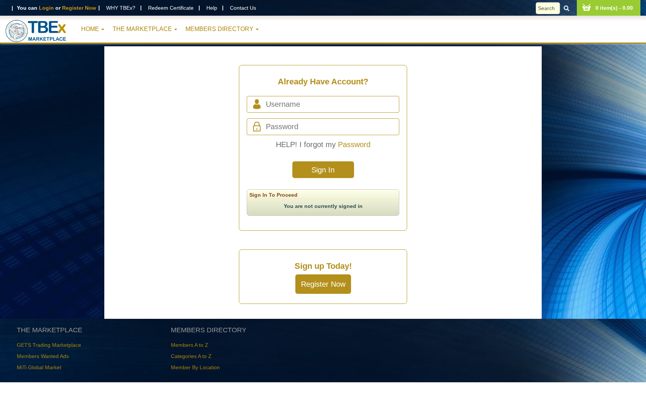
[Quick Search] (554, 8)
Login (46, 8)
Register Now (79, 8)
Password (354, 144)
